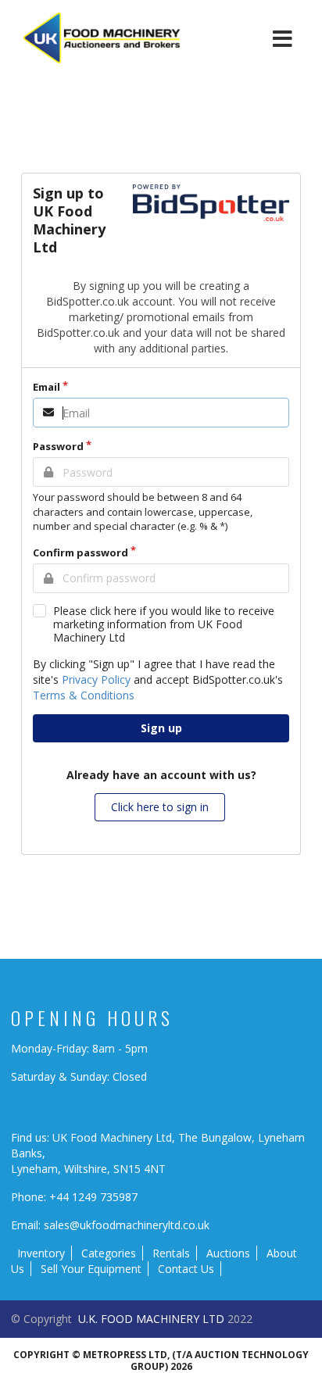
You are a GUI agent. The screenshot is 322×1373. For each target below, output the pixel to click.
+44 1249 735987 (93, 1196)
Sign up (161, 727)
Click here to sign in (160, 806)
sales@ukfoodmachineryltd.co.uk (126, 1224)
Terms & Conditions (83, 695)
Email (46, 387)
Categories (108, 1253)
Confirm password (80, 552)
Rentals (171, 1253)
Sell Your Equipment (91, 1268)
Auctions (228, 1253)
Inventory (41, 1253)
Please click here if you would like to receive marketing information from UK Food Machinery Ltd (163, 624)
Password (58, 446)
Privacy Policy (96, 679)
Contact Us (186, 1268)
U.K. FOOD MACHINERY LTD (151, 1318)
